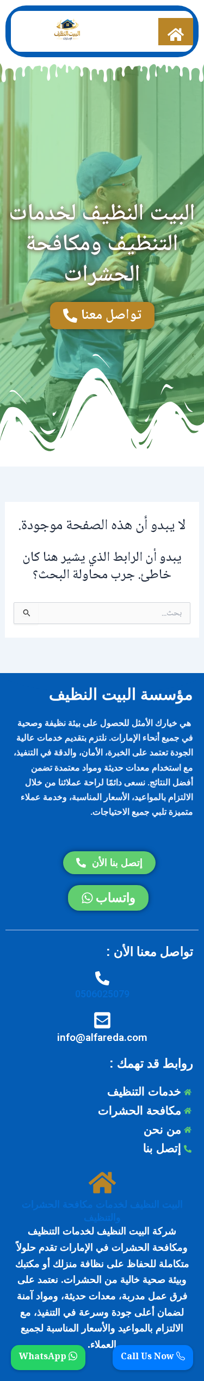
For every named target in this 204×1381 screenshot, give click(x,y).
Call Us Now (148, 1357)
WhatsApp (44, 1357)
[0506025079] (102, 978)
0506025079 (102, 994)
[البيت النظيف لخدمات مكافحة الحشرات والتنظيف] (102, 1183)
